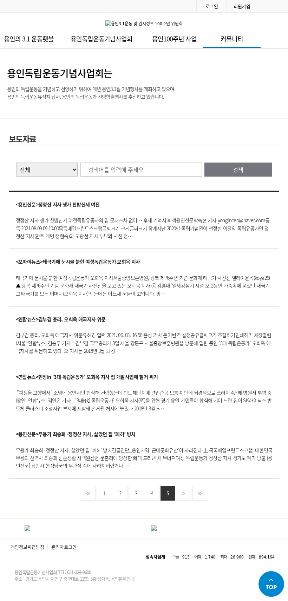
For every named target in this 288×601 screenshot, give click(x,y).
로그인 (211, 6)
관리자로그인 (64, 546)
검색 (238, 169)
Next (276, 529)
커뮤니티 (232, 39)
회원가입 (242, 6)
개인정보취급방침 (27, 546)
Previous (12, 529)
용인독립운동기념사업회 (101, 39)
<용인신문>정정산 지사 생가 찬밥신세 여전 (58, 204)
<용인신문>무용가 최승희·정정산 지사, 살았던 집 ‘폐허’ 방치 (76, 433)
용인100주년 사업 (174, 39)
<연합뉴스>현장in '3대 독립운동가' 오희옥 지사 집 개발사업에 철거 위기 (87, 376)
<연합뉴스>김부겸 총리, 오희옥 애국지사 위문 (61, 319)
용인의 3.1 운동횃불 (29, 39)
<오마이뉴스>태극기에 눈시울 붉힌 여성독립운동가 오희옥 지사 (78, 261)
